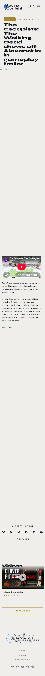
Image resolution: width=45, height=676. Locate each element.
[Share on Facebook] (26, 532)
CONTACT (22, 650)
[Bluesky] (12, 667)
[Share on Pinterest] (41, 532)
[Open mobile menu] (38, 6)
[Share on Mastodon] (11, 532)
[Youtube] (22, 667)
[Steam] (33, 667)
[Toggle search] (29, 6)
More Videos (22, 611)
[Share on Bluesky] (3, 532)
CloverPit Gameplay (13, 592)
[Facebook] (28, 667)
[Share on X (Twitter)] (19, 532)
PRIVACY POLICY (22, 660)
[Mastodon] (17, 667)
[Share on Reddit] (34, 532)
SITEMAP (23, 655)
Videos (9, 19)
